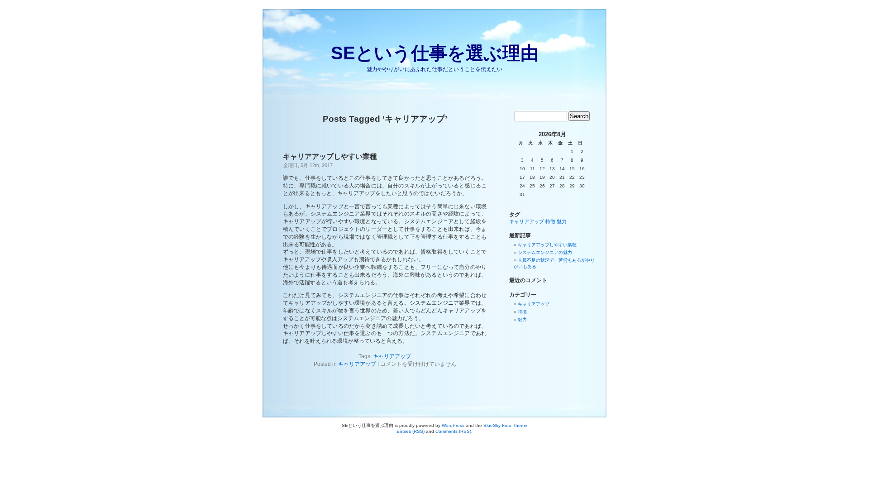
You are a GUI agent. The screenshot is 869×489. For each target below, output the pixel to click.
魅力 (562, 221)
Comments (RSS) (453, 431)
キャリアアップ (392, 356)
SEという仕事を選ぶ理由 (435, 53)
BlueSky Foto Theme (505, 425)
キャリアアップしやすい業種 (330, 156)
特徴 (550, 221)
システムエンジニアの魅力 (545, 252)
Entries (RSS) (410, 431)
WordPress (453, 425)
